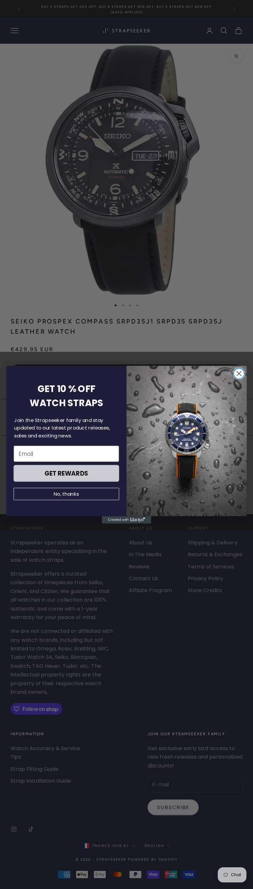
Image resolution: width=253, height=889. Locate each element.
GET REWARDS (66, 473)
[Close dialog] (239, 373)
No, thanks (66, 493)
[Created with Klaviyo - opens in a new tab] (126, 519)
